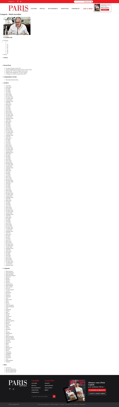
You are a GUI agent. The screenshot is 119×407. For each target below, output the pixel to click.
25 (7, 46)
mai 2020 (8, 186)
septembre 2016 (9, 248)
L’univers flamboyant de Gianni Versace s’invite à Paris (19, 69)
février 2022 (8, 160)
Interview (8, 282)
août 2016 (8, 249)
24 (7, 44)
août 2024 (8, 119)
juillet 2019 (8, 200)
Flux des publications (11, 369)
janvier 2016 (9, 259)
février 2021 (8, 177)
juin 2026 (8, 88)
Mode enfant (9, 299)
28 (7, 50)
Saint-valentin (9, 286)
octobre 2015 (9, 264)
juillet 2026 (8, 87)
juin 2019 (8, 201)
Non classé (8, 325)
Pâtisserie (8, 349)
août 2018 (8, 215)
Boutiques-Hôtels (10, 337)
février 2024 (8, 128)
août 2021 (8, 169)
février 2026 (8, 94)
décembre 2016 (9, 244)
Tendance (8, 361)
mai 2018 (8, 220)
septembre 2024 (9, 118)
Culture (34, 8)
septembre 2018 (9, 214)
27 (7, 49)
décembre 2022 (9, 148)
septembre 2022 (9, 152)
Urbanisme (8, 296)
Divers (7, 302)
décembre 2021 (9, 163)
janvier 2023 (9, 146)
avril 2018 (8, 221)
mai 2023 (8, 141)
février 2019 (8, 207)
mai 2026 (8, 90)
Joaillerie (8, 340)
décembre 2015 (9, 261)
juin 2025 (8, 105)
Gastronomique (9, 360)
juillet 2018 (8, 217)
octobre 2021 (9, 166)
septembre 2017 (9, 231)
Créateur (8, 332)
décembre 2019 (9, 193)
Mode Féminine (9, 285)
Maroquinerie (9, 333)
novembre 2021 (9, 165)
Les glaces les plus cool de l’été (13, 68)
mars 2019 (8, 206)
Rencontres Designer (11, 275)
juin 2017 (8, 235)
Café (7, 308)
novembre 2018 (9, 211)
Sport (7, 312)
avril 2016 (8, 255)
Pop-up (7, 315)
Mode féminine (9, 271)
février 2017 (8, 241)
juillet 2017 (8, 234)
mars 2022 (8, 159)
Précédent (5, 40)
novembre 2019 (9, 194)
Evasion (8, 303)
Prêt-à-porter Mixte (10, 339)
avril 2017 (8, 238)
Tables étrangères (10, 305)
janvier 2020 (9, 191)
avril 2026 (8, 91)
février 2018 (8, 224)
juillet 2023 (8, 138)
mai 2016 (8, 254)
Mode (7, 326)
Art (6, 330)
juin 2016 (8, 252)
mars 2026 (8, 93)
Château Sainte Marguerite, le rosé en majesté (16, 72)
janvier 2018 (9, 225)
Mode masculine (10, 274)
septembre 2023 (9, 135)
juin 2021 (8, 172)
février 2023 (8, 145)
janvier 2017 (9, 242)
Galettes (8, 281)
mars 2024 (8, 126)
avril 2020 (8, 187)
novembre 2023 (9, 132)
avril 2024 (8, 125)
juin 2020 (8, 184)
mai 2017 (8, 237)
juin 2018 (8, 218)
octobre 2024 (9, 117)
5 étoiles (8, 291)
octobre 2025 (9, 100)
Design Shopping (10, 306)
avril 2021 (8, 174)
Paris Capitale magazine (43, 404)
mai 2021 (8, 173)
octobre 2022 (9, 150)
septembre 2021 (9, 167)
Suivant (5, 54)
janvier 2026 (9, 95)
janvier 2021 (9, 179)
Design (7, 278)
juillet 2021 (8, 170)
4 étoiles (8, 327)
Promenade (8, 309)
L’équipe (62, 404)
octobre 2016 (9, 247)
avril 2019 (8, 204)
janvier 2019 (9, 208)
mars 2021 (8, 176)
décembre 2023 (9, 131)
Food (7, 298)
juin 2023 (8, 139)
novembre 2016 (9, 245)
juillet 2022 (8, 153)
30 (7, 53)
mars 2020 (8, 189)
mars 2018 (8, 223)
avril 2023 (8, 142)
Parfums (7, 310)
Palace (7, 344)
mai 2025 (8, 107)
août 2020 (8, 183)
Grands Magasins (10, 272)
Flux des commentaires (11, 370)
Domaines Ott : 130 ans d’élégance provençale (17, 71)
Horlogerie (8, 329)
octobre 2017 (9, 230)
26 (7, 47)
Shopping (65, 8)
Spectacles (8, 356)
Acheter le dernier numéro (97, 393)
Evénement (8, 357)
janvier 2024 (9, 129)
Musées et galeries (10, 320)
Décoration (8, 342)
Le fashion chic (7, 37)
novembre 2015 (9, 262)
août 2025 (8, 102)
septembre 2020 (9, 182)
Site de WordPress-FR (11, 372)
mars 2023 (8, 143)
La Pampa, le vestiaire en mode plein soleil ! (16, 74)
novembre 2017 (9, 228)
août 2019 (8, 198)
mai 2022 (8, 156)
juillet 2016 (8, 251)
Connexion (8, 367)
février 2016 (8, 258)
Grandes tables (9, 284)
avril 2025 (8, 108)
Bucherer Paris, (14, 79)
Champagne (8, 353)
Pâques (7, 301)
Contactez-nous (69, 404)
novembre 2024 (9, 115)
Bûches (7, 323)
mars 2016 (8, 257)
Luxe (7, 359)
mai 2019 (8, 203)
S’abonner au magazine (97, 390)
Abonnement (82, 404)
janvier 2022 (9, 162)
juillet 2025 (8, 104)
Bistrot (7, 350)
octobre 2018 (9, 213)
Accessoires (8, 316)
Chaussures (8, 319)
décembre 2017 (9, 227)
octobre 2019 (9, 196)
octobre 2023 (9, 134)
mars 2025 (8, 109)
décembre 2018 (9, 210)
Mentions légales (54, 404)
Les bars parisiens (10, 289)
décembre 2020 (9, 180)
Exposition (8, 352)
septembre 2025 (9, 101)
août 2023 (8, 136)
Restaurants (53, 8)
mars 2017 (8, 240)
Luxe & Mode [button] (88, 8)
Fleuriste (8, 313)
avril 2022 (8, 158)
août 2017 (8, 232)
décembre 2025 (9, 97)
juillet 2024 (8, 121)
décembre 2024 (9, 114)
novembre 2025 (9, 98)
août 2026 (8, 85)
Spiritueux (8, 277)
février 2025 (8, 111)
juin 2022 (8, 155)
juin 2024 (8, 122)
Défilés (7, 318)
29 (7, 51)
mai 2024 (8, 124)
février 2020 (8, 190)
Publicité (76, 404)
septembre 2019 (9, 197)
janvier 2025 (9, 112)
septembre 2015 (9, 265)
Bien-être (8, 279)
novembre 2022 (9, 149)
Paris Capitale (13, 404)
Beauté (7, 346)
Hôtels (42, 8)
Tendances (76, 8)
